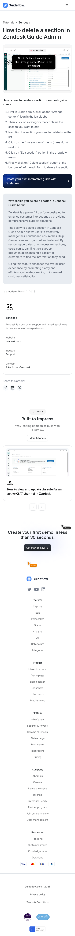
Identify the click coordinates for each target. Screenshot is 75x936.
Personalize (37, 618)
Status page (37, 738)
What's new (37, 719)
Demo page (37, 675)
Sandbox (37, 687)
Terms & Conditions (37, 902)
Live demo (37, 694)
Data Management (37, 819)
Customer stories (37, 844)
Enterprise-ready (37, 800)
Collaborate (37, 643)
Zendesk (24, 22)
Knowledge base (37, 851)
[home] (14, 5)
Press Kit (38, 838)
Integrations (37, 750)
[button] (67, 5)
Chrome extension (37, 731)
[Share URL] (5, 388)
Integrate (37, 650)
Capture (37, 606)
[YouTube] (36, 589)
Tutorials (8, 22)
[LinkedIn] (43, 589)
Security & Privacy (37, 725)
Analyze (37, 631)
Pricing (38, 756)
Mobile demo (37, 700)
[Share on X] (19, 388)
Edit (37, 612)
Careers (37, 782)
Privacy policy (37, 894)
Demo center (37, 681)
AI (37, 637)
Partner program (37, 807)
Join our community (37, 813)
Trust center (37, 744)
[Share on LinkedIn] (12, 388)
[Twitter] (29, 589)
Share (37, 625)
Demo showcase (37, 788)
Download (37, 857)
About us (37, 775)
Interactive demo (37, 669)
